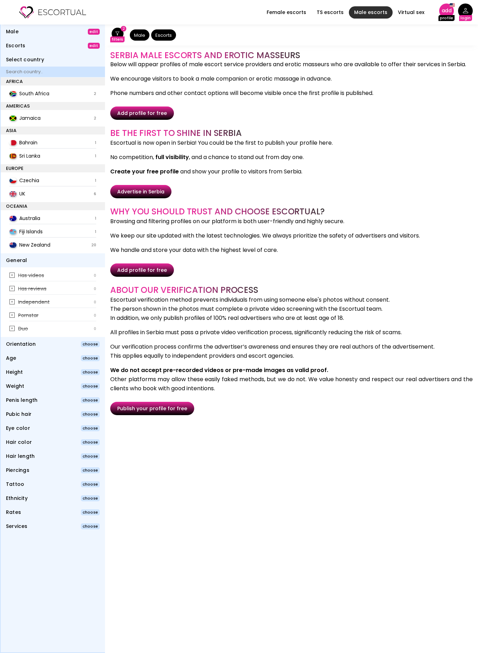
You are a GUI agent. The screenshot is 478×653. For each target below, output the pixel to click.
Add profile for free (142, 113)
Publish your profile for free (152, 408)
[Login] (465, 12)
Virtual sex (411, 12)
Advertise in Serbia (140, 191)
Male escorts (370, 12)
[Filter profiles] (117, 35)
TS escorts (330, 12)
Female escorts (286, 12)
